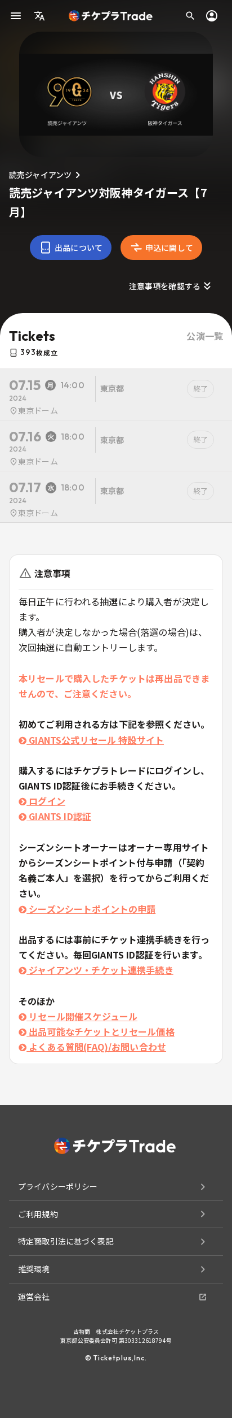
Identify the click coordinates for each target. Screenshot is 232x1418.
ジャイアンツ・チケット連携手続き (99, 970)
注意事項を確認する (164, 286)
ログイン (45, 801)
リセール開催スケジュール (81, 1016)
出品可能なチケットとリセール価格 (100, 1031)
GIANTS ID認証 (58, 816)
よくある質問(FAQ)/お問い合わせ (96, 1046)
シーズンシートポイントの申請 (90, 909)
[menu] (15, 15)
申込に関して (169, 247)
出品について (78, 247)
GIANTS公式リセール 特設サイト (95, 740)
